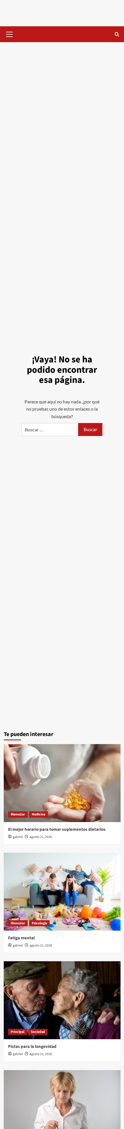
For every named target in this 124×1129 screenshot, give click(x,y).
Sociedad (38, 1031)
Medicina (38, 814)
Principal (17, 1031)
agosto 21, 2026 (40, 836)
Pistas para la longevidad (32, 1047)
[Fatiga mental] (62, 892)
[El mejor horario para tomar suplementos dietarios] (62, 783)
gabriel (18, 836)
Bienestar (18, 814)
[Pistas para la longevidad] (62, 1000)
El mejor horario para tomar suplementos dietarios (57, 829)
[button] (9, 33)
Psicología (39, 923)
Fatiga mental (21, 938)
